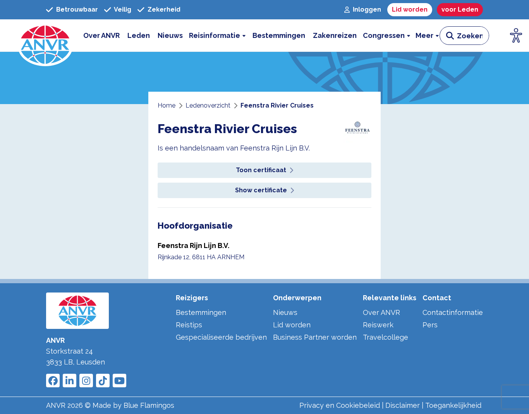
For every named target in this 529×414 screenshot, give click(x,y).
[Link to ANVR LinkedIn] (69, 380)
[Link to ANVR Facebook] (53, 380)
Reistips (189, 325)
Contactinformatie (453, 312)
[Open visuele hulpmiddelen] (516, 35)
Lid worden (292, 325)
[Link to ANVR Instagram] (86, 380)
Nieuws (285, 312)
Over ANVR (381, 312)
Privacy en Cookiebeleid (339, 405)
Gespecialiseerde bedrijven (221, 337)
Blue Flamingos (149, 405)
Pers (430, 325)
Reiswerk (378, 325)
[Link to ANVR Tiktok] (103, 380)
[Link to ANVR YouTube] (119, 380)
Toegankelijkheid (453, 405)
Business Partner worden (315, 337)
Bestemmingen (201, 312)
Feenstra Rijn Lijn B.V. (193, 245)
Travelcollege (385, 337)
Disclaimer (402, 405)
